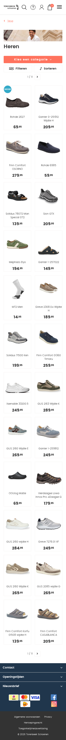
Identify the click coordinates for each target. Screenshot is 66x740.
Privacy (48, 717)
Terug (10, 21)
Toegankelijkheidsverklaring (33, 728)
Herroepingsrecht (33, 723)
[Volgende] (37, 77)
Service (33, 7)
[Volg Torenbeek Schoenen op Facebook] (54, 697)
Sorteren (50, 68)
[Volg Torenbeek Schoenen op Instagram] (54, 704)
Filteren (21, 68)
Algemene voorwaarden (27, 717)
